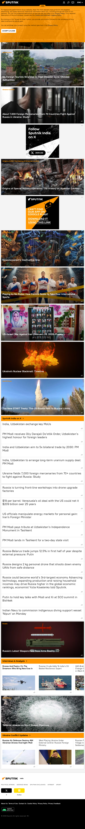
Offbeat (51, 785)
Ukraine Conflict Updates (15, 735)
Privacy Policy (60, 13)
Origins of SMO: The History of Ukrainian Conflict (20, 161)
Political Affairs (7, 785)
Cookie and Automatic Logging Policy (48, 15)
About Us (4, 804)
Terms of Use (13, 804)
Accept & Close (8, 31)
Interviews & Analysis (13, 661)
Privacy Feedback (54, 804)
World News (7, 53)
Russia (4, 624)
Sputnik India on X (11, 418)
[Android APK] (7, 809)
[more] (81, 46)
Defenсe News (22, 785)
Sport (58, 785)
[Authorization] (64, 2)
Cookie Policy (32, 804)
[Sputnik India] (11, 4)
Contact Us (22, 804)
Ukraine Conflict (8, 90)
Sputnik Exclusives (37, 785)
